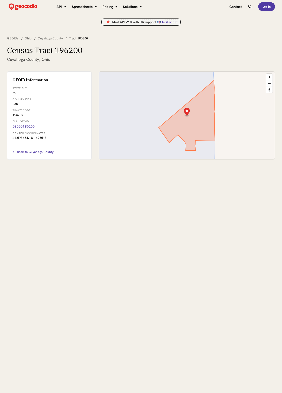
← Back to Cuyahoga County (33, 152)
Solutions (130, 6)
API (59, 6)
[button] (187, 112)
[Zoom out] (269, 83)
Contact (235, 6)
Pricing (107, 6)
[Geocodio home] (29, 7)
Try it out (167, 22)
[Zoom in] (269, 77)
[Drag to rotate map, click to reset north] (269, 90)
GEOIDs (13, 38)
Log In (267, 6)
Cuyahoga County (50, 38)
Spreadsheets (82, 6)
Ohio (28, 38)
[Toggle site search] (250, 6)
